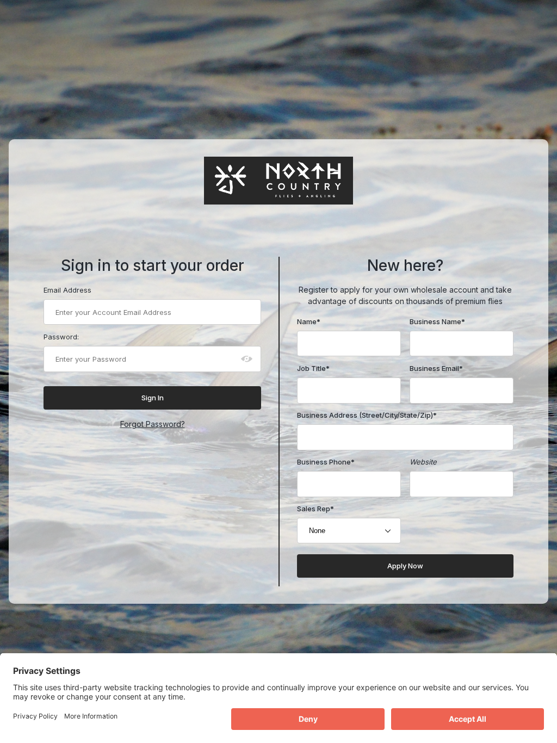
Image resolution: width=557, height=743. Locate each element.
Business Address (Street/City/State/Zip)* (367, 415)
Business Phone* (326, 461)
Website (423, 461)
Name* (308, 321)
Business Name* (437, 321)
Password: (61, 336)
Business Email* (436, 368)
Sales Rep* (315, 508)
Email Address (67, 290)
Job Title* (313, 368)
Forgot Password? (152, 424)
